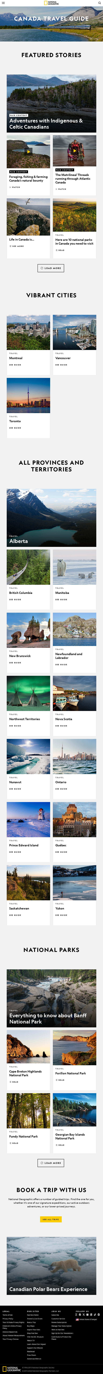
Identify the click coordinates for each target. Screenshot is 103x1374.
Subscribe (55, 1315)
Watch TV (31, 1340)
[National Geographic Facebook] (80, 1314)
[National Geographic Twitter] (84, 1314)
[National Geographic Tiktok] (95, 1314)
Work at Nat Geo (58, 1329)
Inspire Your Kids (33, 1329)
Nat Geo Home (32, 1315)
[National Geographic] (51, 3)
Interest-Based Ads (10, 1332)
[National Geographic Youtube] (87, 1314)
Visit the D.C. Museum (35, 1337)
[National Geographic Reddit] (99, 1314)
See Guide (15, 365)
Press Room (31, 1355)
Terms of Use (7, 1315)
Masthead (31, 1351)
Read (62, 250)
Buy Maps (30, 1326)
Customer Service (58, 1319)
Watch (16, 187)
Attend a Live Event (34, 1319)
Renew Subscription (59, 1322)
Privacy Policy (8, 1319)
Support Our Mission (35, 1348)
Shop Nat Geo (32, 1333)
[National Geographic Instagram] (76, 1314)
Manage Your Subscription (61, 1326)
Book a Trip (31, 1322)
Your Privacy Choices (11, 1339)
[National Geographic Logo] (12, 1370)
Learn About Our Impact (36, 1344)
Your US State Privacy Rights (13, 1322)
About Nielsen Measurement (14, 1335)
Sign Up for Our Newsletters (62, 1333)
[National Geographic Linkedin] (91, 1314)
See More (18, 246)
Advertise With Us (34, 1359)
